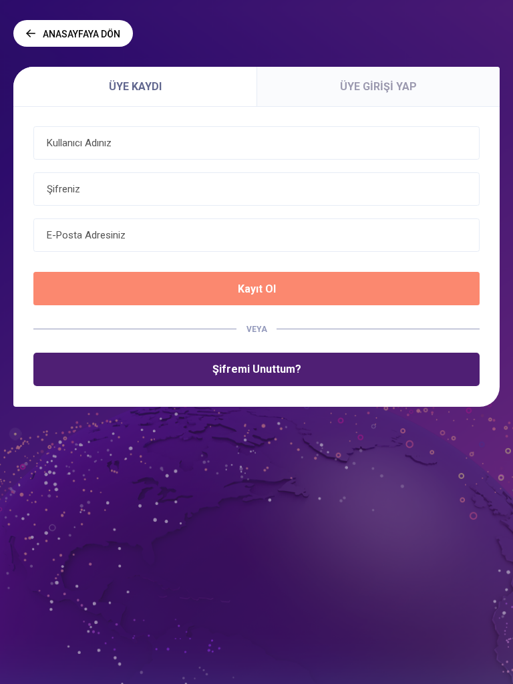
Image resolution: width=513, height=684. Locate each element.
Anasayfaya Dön (81, 34)
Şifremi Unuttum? (256, 369)
